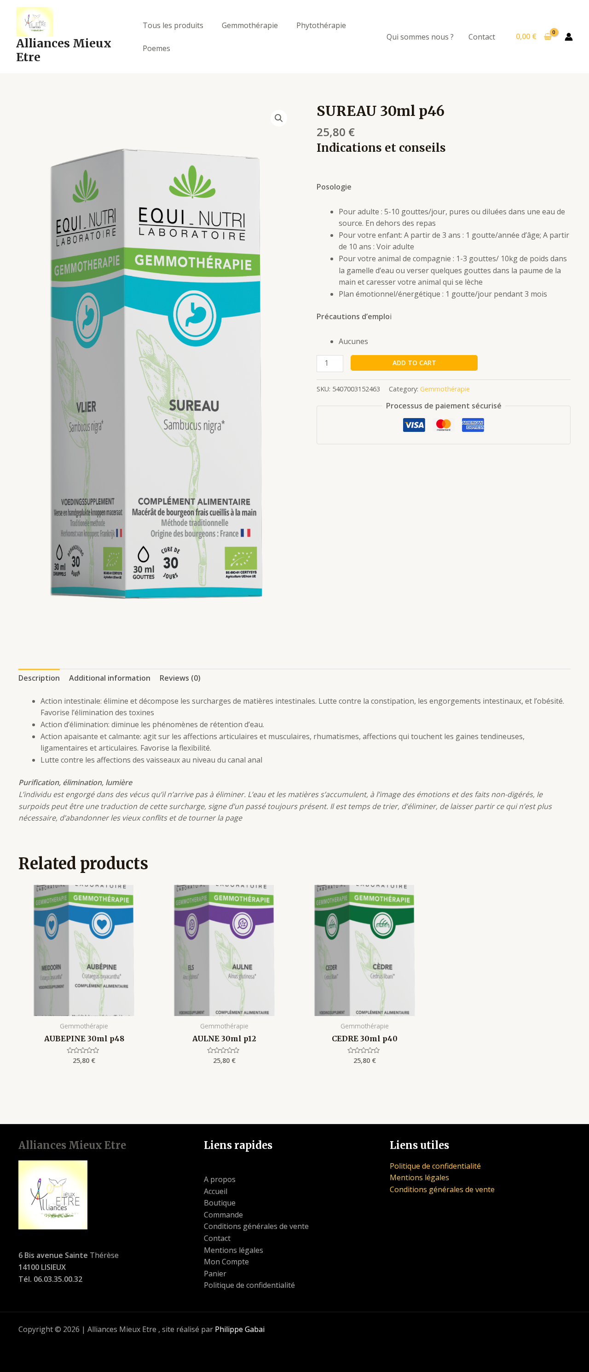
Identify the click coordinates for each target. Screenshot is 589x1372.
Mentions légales (233, 1250)
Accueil (215, 1191)
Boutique (220, 1203)
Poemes (156, 48)
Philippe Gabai (240, 1329)
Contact (481, 37)
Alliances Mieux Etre (63, 50)
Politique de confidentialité (249, 1285)
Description (39, 678)
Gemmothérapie (250, 25)
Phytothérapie (321, 25)
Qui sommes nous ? (420, 37)
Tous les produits (173, 25)
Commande (223, 1215)
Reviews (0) (180, 678)
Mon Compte (226, 1262)
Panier (215, 1274)
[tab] (39, 678)
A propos (220, 1179)
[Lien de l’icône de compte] (569, 37)
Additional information (109, 678)
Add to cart (414, 362)
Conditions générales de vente (256, 1226)
